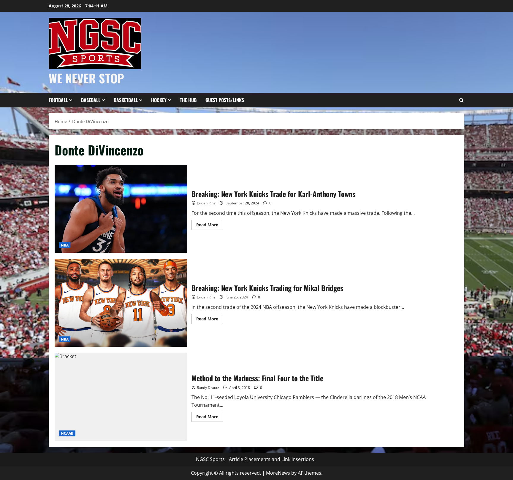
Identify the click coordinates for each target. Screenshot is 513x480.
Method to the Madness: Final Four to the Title (121, 397)
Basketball (126, 100)
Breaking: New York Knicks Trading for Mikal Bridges (121, 303)
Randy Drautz (208, 387)
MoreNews (278, 473)
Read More (209, 226)
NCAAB (67, 433)
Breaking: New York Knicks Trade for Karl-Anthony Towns (121, 209)
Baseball (90, 100)
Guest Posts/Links (224, 100)
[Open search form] (461, 100)
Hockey (159, 100)
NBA (65, 245)
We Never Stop (86, 78)
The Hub (188, 100)
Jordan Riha (206, 203)
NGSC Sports (210, 459)
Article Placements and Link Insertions (271, 459)
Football (58, 100)
